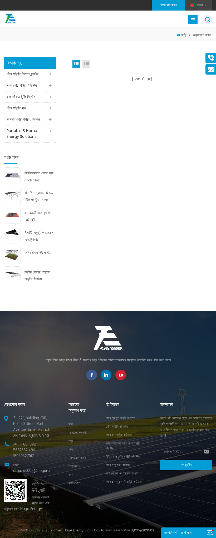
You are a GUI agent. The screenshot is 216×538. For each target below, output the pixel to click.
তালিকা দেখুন (86, 64)
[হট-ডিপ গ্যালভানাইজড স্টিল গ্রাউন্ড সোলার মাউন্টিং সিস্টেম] (12, 195)
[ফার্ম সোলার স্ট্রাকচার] (12, 255)
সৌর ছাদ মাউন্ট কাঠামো (119, 435)
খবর (70, 449)
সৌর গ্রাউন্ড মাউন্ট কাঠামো (120, 418)
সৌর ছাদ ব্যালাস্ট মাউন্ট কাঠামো (124, 482)
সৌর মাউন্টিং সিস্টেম (117, 426)
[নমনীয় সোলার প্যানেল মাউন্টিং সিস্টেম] (12, 275)
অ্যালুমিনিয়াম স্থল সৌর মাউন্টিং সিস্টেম (123, 446)
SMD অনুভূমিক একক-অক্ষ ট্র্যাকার (38, 236)
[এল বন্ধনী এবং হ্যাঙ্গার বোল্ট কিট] (12, 215)
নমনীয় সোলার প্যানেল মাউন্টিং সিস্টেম (37, 275)
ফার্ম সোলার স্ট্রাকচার (37, 253)
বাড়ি (183, 35)
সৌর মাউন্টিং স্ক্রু (16, 108)
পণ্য (70, 441)
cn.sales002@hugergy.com (36, 471)
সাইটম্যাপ (74, 466)
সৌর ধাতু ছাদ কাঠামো (118, 465)
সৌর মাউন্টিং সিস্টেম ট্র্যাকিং (23, 74)
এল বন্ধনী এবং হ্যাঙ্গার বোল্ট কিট (38, 216)
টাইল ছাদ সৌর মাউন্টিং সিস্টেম (123, 456)
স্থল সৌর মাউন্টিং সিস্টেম (22, 85)
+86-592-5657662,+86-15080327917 (25, 450)
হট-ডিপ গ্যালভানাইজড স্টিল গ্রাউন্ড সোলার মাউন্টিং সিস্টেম (38, 196)
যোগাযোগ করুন (168, 5)
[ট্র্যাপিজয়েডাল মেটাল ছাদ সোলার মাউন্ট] (12, 176)
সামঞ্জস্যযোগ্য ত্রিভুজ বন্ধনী (122, 473)
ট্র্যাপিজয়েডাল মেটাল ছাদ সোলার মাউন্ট (38, 176)
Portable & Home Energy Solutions (22, 134)
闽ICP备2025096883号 (148, 530)
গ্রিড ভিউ (76, 64)
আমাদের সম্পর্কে (77, 433)
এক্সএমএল (74, 483)
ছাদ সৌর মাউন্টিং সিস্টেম (21, 97)
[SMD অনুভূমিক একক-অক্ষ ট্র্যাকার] (12, 235)
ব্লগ (70, 475)
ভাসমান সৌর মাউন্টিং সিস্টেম (23, 119)
